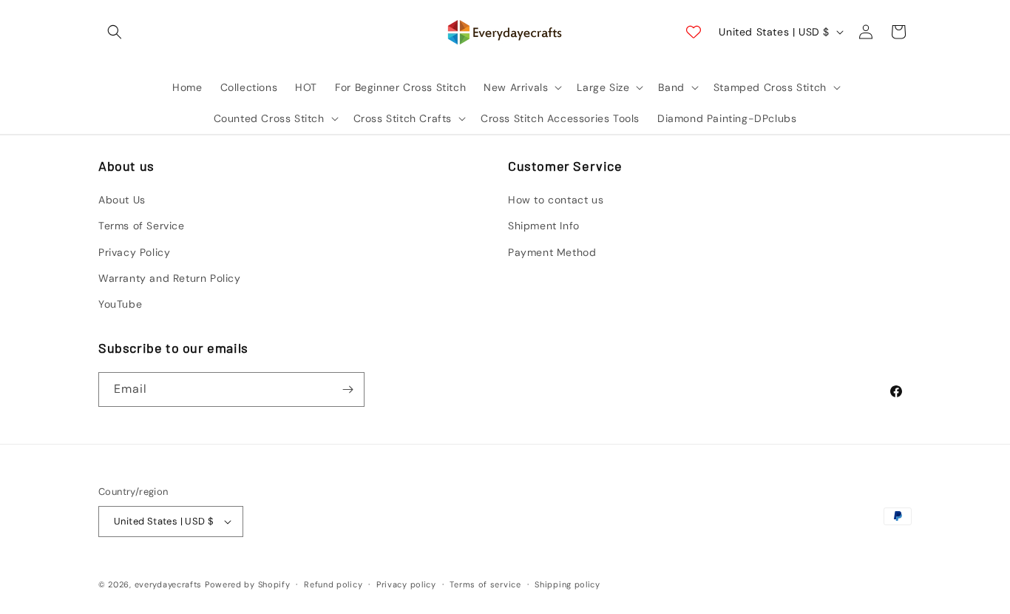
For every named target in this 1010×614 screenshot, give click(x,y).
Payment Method (552, 252)
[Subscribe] (347, 389)
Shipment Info (544, 225)
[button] (114, 32)
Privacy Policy (134, 252)
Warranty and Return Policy (169, 278)
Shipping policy (567, 584)
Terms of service (485, 584)
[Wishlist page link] (693, 31)
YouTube (120, 304)
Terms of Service (141, 225)
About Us (122, 199)
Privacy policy (406, 584)
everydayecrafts (169, 584)
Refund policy (333, 584)
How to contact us (555, 199)
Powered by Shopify (248, 584)
